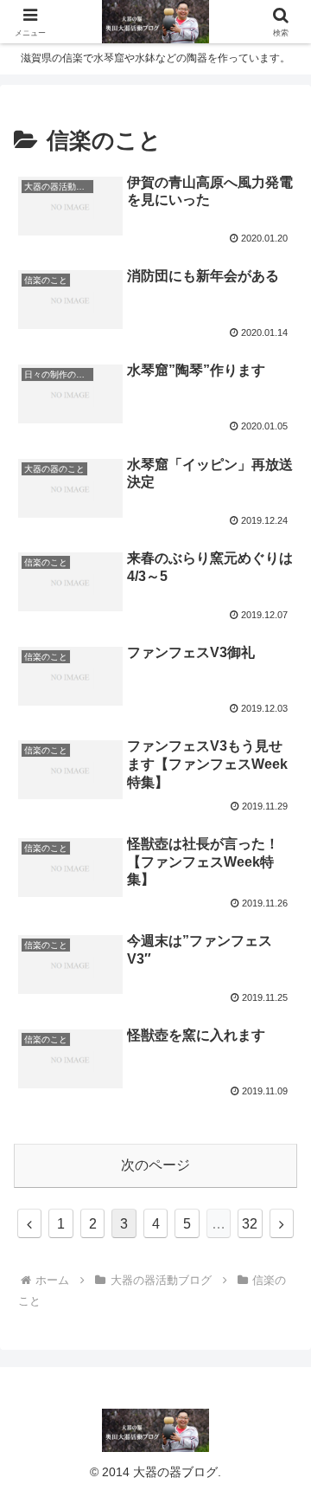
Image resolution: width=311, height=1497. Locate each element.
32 (249, 1223)
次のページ (155, 1165)
